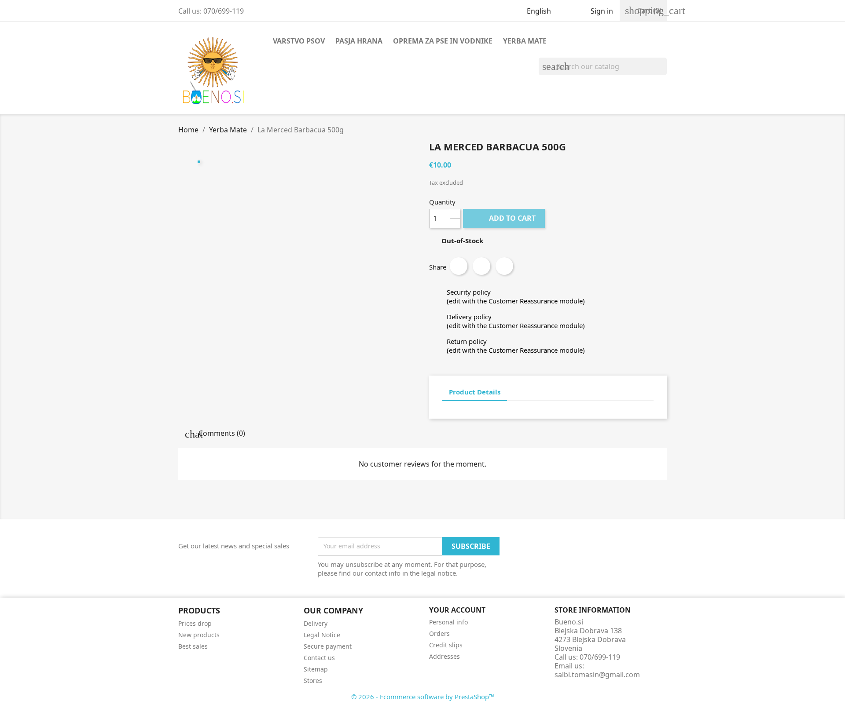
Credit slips (446, 645)
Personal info (448, 622)
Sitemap (316, 669)
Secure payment (328, 646)
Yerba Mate (525, 41)
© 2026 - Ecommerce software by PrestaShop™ (422, 696)
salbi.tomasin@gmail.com (597, 674)
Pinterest (504, 266)
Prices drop (195, 623)
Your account (457, 610)
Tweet (481, 266)
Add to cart (505, 218)
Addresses (444, 656)
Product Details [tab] (474, 391)
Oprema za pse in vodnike (442, 41)
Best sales (193, 646)
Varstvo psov (299, 41)
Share (458, 266)
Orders (439, 633)
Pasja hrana (358, 41)
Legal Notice (322, 635)
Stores (313, 680)
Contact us (319, 657)
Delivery (315, 623)
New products (199, 635)
